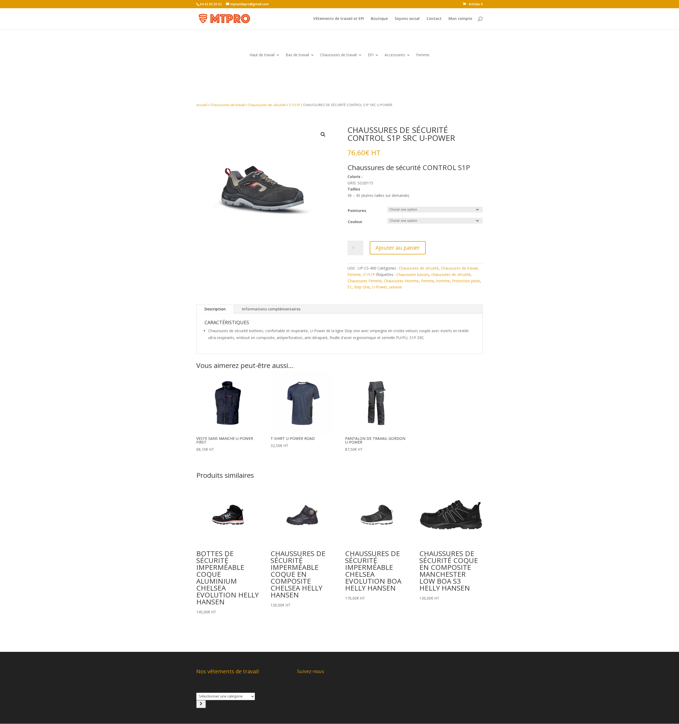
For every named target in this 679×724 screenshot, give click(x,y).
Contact (434, 19)
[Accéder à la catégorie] (201, 704)
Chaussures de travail (338, 55)
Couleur (355, 221)
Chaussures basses (412, 274)
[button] (323, 134)
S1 (349, 286)
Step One (362, 286)
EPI (370, 55)
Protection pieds (466, 280)
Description (215, 308)
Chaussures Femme (364, 280)
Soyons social (407, 19)
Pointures (357, 210)
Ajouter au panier (398, 247)
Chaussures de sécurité (267, 104)
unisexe (395, 286)
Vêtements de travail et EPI (338, 19)
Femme (422, 55)
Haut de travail (262, 55)
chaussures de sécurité (451, 274)
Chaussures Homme (401, 280)
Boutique (379, 19)
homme (443, 280)
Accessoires (395, 55)
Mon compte (460, 19)
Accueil (201, 104)
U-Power (379, 286)
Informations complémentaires (271, 308)
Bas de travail (297, 55)
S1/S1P (294, 104)
